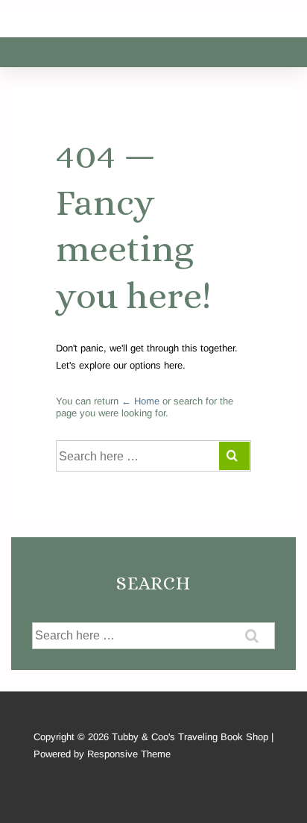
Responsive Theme (129, 754)
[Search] (234, 456)
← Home (140, 401)
